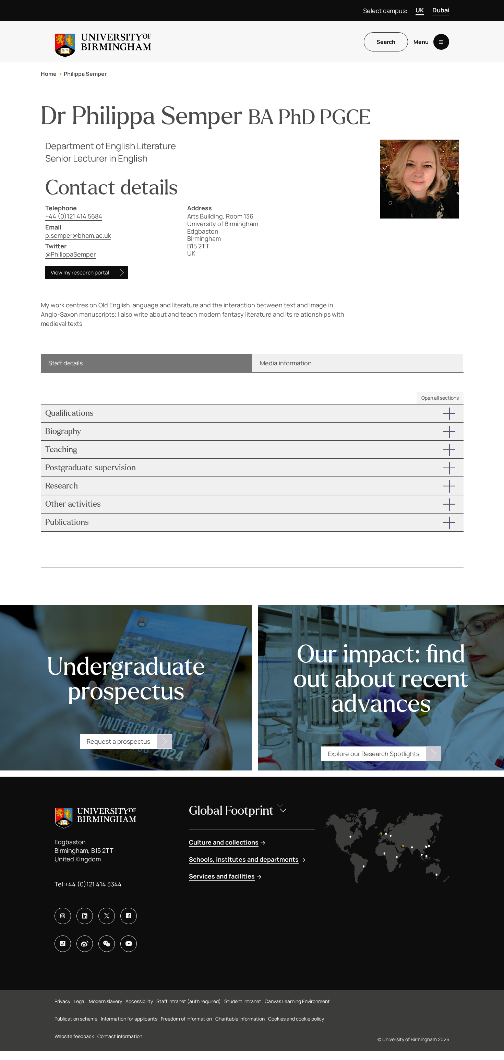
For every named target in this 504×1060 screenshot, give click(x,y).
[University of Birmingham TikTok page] (63, 943)
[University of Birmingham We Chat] (106, 943)
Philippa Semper (85, 74)
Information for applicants (129, 1018)
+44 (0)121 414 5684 (73, 216)
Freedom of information (186, 1018)
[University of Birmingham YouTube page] (128, 943)
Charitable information (240, 1018)
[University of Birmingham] (103, 41)
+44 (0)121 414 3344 (93, 884)
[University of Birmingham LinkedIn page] (84, 916)
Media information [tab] (286, 363)
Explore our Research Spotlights (373, 754)
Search (385, 42)
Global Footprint (231, 810)
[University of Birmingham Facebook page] (128, 916)
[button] (252, 413)
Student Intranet (242, 1001)
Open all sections (440, 397)
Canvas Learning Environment (297, 1001)
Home (49, 74)
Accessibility (139, 1001)
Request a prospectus (118, 741)
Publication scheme (76, 1018)
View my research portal (80, 272)
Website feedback (74, 1036)
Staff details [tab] (65, 363)
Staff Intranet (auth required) (188, 1001)
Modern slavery (105, 1001)
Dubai (440, 10)
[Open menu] (441, 42)
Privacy (62, 1001)
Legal (79, 1001)
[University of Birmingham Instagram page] (63, 916)
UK (420, 10)
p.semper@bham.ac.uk (78, 235)
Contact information (119, 1036)
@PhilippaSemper (70, 254)
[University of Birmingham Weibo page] (84, 943)
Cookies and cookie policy (296, 1018)
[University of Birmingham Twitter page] (106, 916)
